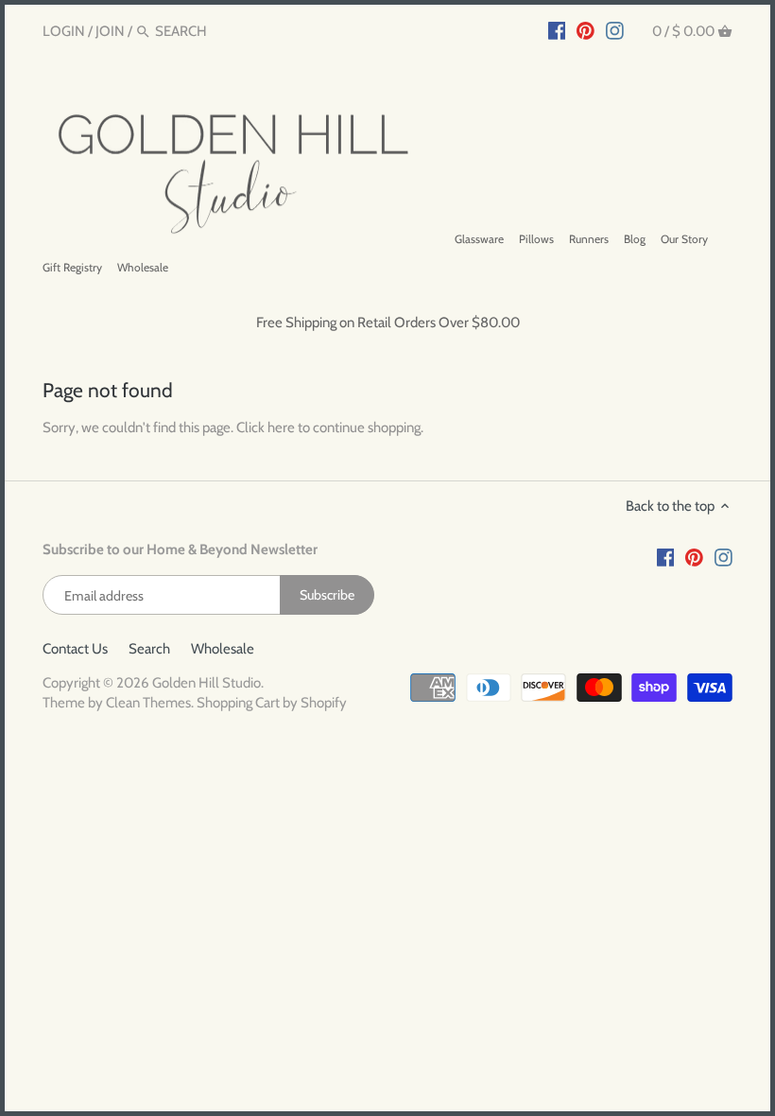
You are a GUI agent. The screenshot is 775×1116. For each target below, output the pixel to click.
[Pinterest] (585, 30)
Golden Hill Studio (206, 682)
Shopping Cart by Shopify (272, 702)
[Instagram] (615, 30)
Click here (265, 427)
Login (64, 31)
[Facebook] (557, 30)
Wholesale (222, 648)
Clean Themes (148, 702)
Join (110, 31)
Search (149, 648)
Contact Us (75, 648)
